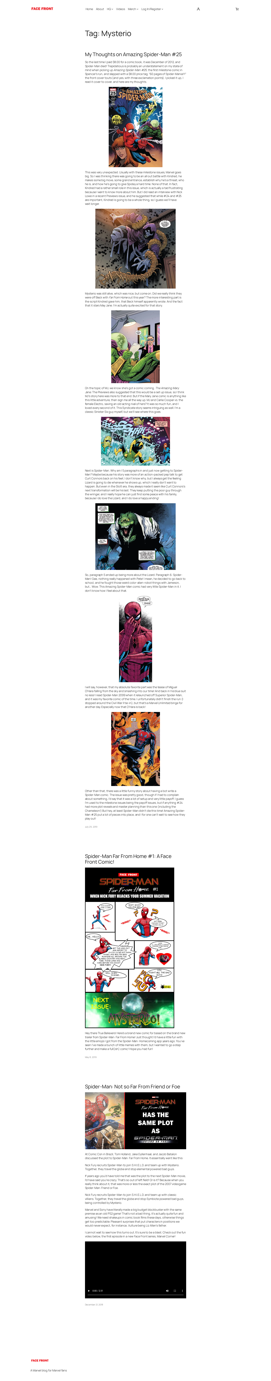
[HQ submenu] (112, 9)
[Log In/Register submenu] (162, 9)
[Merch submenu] (137, 9)
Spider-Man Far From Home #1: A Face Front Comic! (128, 859)
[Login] (198, 9)
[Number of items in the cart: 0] (237, 9)
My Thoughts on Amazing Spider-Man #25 (133, 54)
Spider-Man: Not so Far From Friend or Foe (132, 1086)
